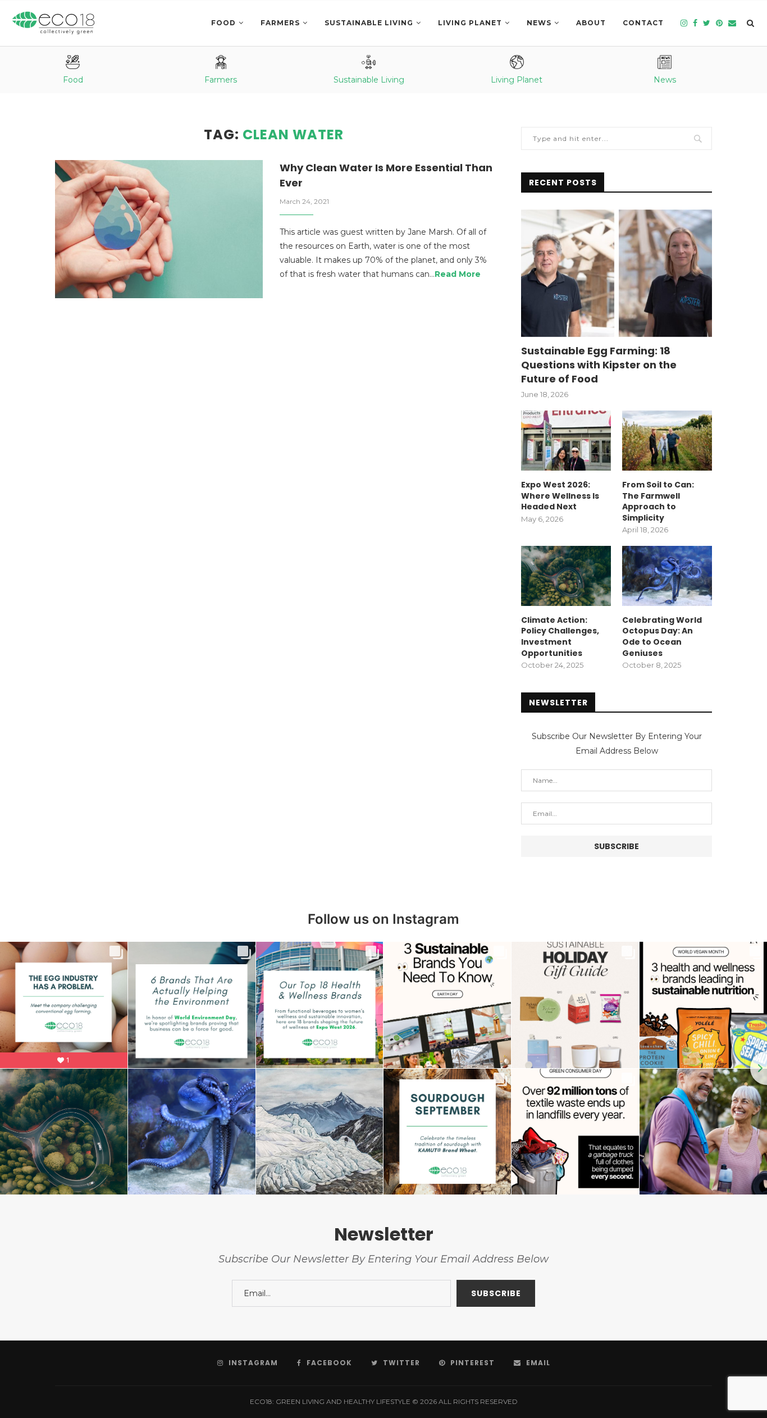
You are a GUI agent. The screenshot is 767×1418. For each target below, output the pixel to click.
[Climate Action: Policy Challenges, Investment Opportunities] (566, 576)
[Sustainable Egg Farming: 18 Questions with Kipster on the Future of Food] (616, 273)
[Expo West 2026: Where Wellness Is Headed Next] (566, 441)
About (591, 23)
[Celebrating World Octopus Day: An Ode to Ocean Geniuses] (667, 576)
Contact (643, 23)
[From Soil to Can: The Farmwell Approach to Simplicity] (667, 441)
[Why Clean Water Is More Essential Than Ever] (159, 229)
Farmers (280, 23)
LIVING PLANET (470, 23)
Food (223, 23)
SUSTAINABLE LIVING (369, 23)
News (539, 23)
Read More (458, 274)
